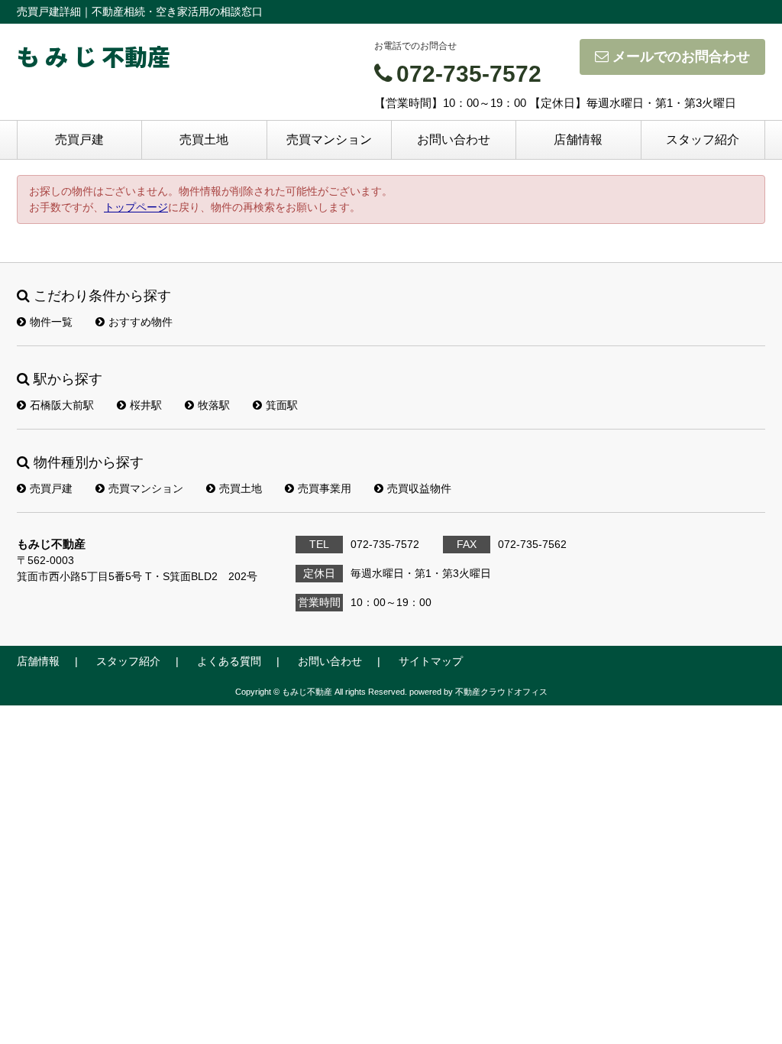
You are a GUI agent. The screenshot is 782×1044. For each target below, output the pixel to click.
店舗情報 (578, 139)
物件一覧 (51, 322)
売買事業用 (324, 488)
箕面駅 (282, 405)
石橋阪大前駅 (62, 405)
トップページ (136, 207)
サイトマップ (431, 661)
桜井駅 (146, 405)
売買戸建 (79, 139)
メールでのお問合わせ (681, 56)
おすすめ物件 (140, 322)
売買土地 (203, 139)
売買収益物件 (419, 488)
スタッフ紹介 (702, 139)
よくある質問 (229, 661)
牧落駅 (214, 405)
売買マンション (329, 139)
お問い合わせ (453, 139)
